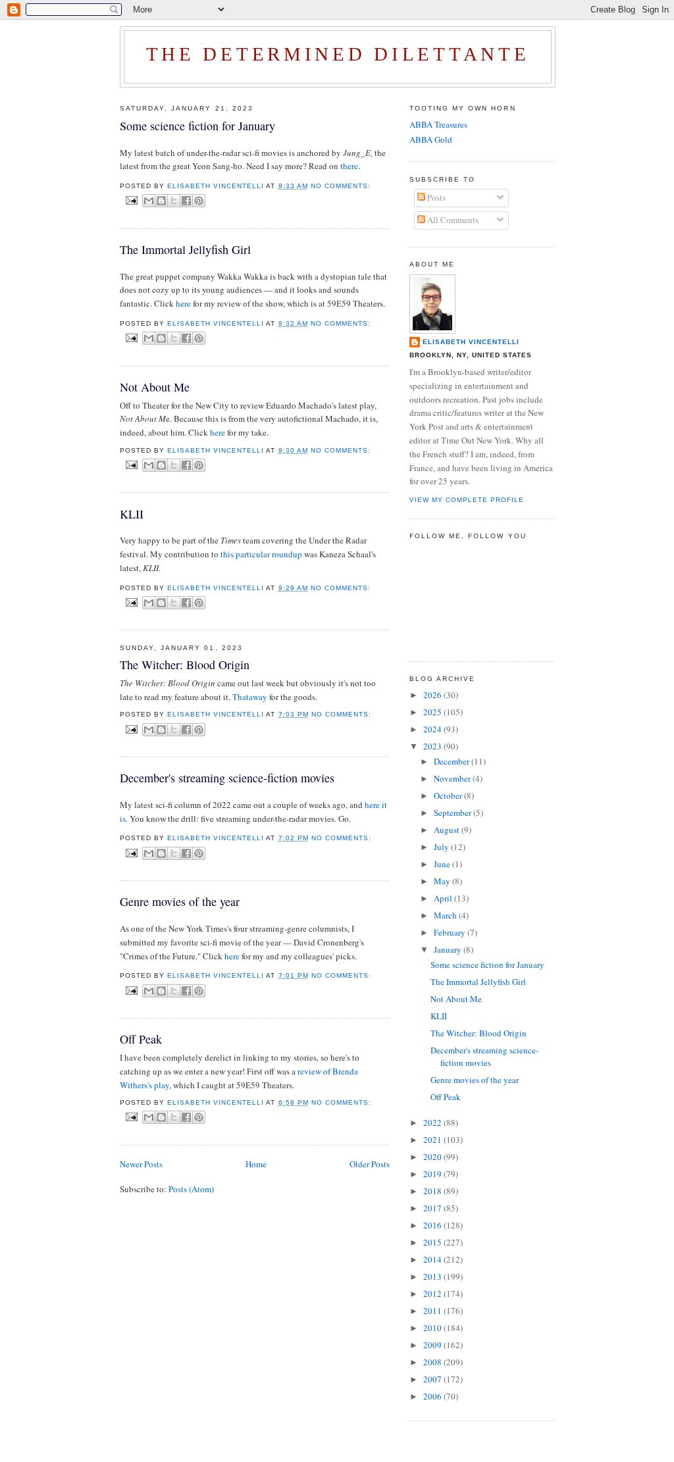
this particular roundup (261, 554)
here (183, 303)
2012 (433, 1293)
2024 (433, 729)
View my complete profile (466, 499)
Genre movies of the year (180, 901)
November (453, 778)
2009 (433, 1345)
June (443, 864)
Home (256, 1164)
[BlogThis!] (161, 200)
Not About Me (155, 387)
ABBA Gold (430, 139)
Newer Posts (141, 1164)
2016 (433, 1225)
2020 (433, 1157)
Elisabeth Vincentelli (471, 341)
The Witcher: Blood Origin (184, 664)
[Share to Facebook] (186, 200)
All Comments (452, 220)
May (443, 881)
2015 (433, 1242)
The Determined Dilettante (338, 54)
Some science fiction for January (197, 126)
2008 (433, 1362)
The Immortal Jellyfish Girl (185, 249)
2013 (433, 1276)
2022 (433, 1122)
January (448, 949)
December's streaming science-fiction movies (227, 778)
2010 (433, 1328)
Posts (435, 197)
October (449, 795)
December (452, 761)
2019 (433, 1174)
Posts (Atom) (191, 1189)
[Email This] (148, 200)
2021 (433, 1140)
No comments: (341, 185)
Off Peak (141, 1039)
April (444, 898)
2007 (433, 1379)
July (442, 847)
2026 (433, 695)
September (453, 813)
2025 (433, 712)
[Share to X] (173, 200)
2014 (433, 1259)
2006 (433, 1396)
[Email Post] (131, 200)
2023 (433, 746)
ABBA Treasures (438, 124)
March (446, 915)
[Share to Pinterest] (198, 200)
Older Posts (370, 1164)
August (447, 830)
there (349, 166)
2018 (433, 1191)
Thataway (249, 697)
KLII (131, 514)
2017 (433, 1208)
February (450, 932)
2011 (433, 1311)
